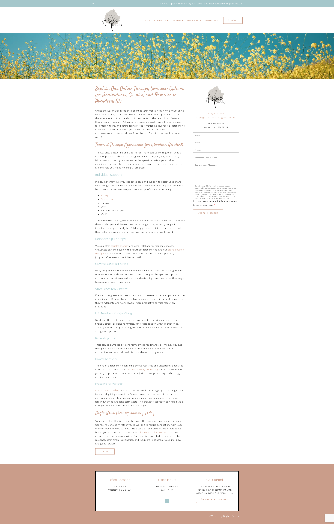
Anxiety (104, 195)
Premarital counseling (107, 390)
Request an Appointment (214, 499)
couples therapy (120, 245)
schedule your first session (152, 432)
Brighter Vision (231, 516)
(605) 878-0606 (194, 3)
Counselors (160, 20)
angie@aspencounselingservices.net (223, 3)
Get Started (193, 20)
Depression (106, 199)
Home (147, 20)
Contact (233, 20)
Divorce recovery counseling (142, 369)
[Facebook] (93, 3)
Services (176, 20)
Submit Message (208, 212)
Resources (210, 20)
